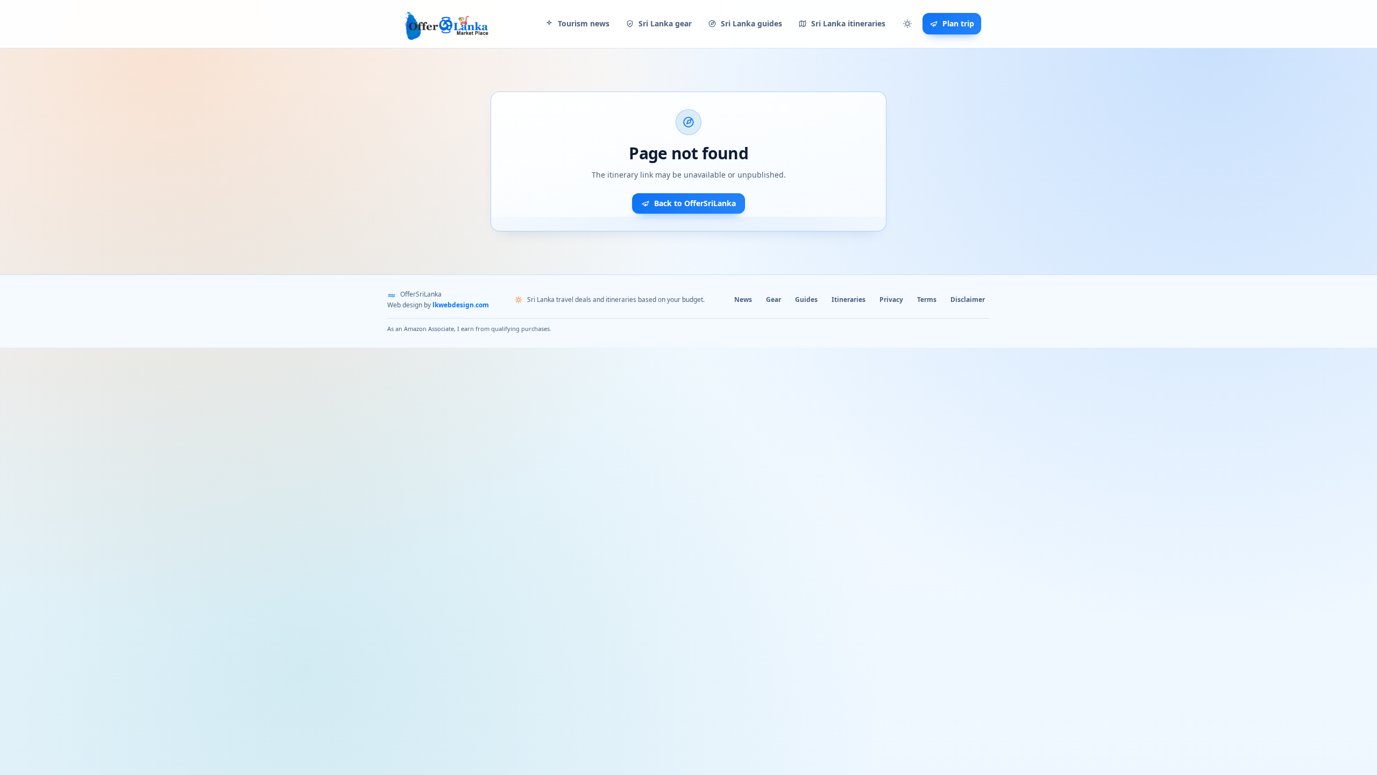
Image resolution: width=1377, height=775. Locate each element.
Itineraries (848, 299)
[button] (907, 23)
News (743, 299)
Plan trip (958, 23)
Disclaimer (967, 299)
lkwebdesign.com (460, 304)
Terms (926, 299)
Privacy (891, 299)
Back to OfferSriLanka (695, 203)
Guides (806, 299)
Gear (773, 299)
